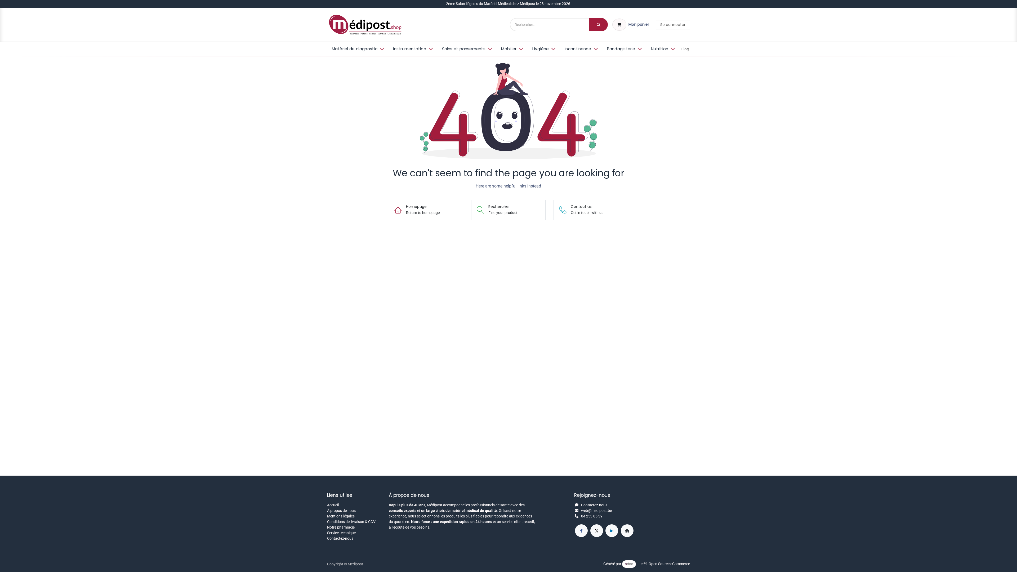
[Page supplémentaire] (627, 530)
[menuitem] (357, 49)
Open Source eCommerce (669, 564)
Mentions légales (341, 516)
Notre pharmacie (341, 527)
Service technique (341, 533)
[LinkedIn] (611, 530)
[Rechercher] (598, 24)
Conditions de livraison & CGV (351, 522)
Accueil (333, 505)
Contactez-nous (340, 538)
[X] (596, 530)
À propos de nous (341, 510)
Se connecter (672, 24)
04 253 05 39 (592, 516)
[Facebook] (581, 530)
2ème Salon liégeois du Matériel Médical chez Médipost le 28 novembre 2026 (508, 4)
